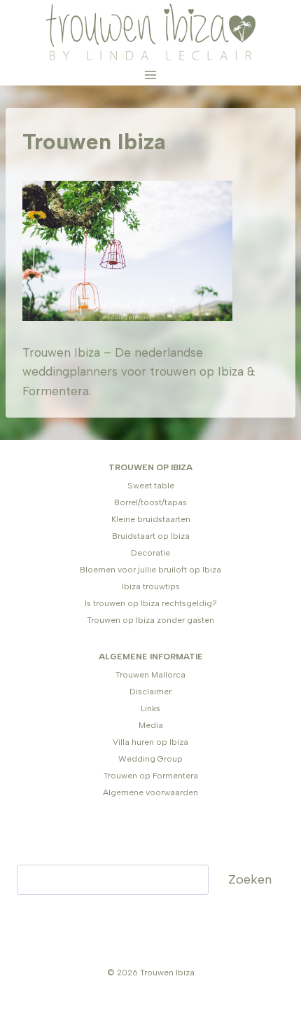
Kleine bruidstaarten (150, 519)
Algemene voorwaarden (150, 792)
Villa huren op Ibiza (150, 742)
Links (150, 708)
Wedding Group (150, 759)
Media (151, 725)
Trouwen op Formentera (151, 776)
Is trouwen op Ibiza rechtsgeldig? (151, 603)
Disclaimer (151, 691)
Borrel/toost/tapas (150, 502)
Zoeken (250, 879)
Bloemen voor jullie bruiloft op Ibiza (150, 570)
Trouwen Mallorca (150, 675)
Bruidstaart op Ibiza (151, 536)
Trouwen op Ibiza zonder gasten (150, 620)
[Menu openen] (151, 74)
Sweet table (150, 485)
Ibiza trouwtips (151, 586)
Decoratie (150, 553)
